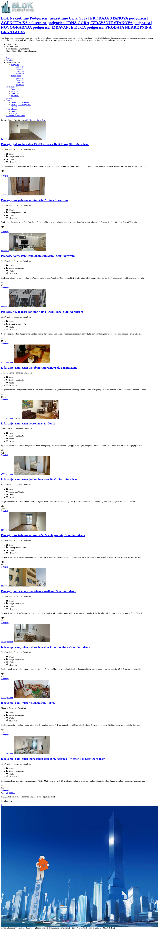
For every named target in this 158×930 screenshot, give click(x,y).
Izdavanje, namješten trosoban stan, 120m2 (28, 702)
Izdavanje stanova (13, 62)
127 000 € (5, 139)
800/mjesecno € (7, 698)
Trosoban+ (20, 73)
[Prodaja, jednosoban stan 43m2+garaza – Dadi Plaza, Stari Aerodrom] (27, 139)
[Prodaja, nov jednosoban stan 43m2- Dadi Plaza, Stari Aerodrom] (27, 306)
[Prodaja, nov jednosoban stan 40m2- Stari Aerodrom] (26, 195)
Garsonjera (20, 67)
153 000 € (5, 251)
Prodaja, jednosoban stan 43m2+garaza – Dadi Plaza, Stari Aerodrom (45, 144)
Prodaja (14, 107)
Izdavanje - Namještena (20, 102)
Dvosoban (20, 71)
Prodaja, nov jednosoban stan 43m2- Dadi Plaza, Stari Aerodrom (42, 311)
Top (2, 805)
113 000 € (5, 586)
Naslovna (9, 58)
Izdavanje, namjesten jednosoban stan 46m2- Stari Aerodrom (39, 479)
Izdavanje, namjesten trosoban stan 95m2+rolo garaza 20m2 (39, 367)
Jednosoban (20, 69)
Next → (12, 793)
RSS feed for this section (35, 120)
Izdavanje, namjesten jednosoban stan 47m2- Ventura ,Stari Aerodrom (45, 647)
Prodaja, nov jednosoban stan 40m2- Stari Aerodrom (34, 200)
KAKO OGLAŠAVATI (15, 116)
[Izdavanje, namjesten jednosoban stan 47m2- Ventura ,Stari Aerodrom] (32, 642)
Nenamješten (16, 76)
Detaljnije (5, 176)
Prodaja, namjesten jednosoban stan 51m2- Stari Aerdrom (38, 255)
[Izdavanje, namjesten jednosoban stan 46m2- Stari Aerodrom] (32, 474)
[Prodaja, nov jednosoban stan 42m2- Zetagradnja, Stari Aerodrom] (27, 530)
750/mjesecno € (7, 362)
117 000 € (5, 306)
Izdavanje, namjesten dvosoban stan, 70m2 (28, 423)
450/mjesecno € (7, 474)
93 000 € (4, 195)
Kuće (8, 100)
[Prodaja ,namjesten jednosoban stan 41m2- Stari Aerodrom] (27, 586)
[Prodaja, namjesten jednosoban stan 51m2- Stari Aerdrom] (27, 251)
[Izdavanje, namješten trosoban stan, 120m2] (32, 698)
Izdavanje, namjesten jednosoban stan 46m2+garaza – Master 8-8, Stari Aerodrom (53, 758)
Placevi (9, 98)
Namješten (15, 65)
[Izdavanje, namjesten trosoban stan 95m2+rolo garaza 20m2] (32, 362)
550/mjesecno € (7, 753)
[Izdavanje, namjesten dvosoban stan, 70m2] (40, 418)
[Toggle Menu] (2, 54)
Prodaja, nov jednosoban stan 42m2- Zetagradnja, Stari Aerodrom (43, 535)
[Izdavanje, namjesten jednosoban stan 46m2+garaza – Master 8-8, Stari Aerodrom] (32, 753)
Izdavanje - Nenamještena (21, 105)
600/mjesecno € (7, 418)
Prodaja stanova (12, 87)
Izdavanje (14, 111)
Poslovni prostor (12, 109)
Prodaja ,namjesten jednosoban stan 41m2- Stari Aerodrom (38, 591)
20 (7, 793)
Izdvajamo (10, 60)
